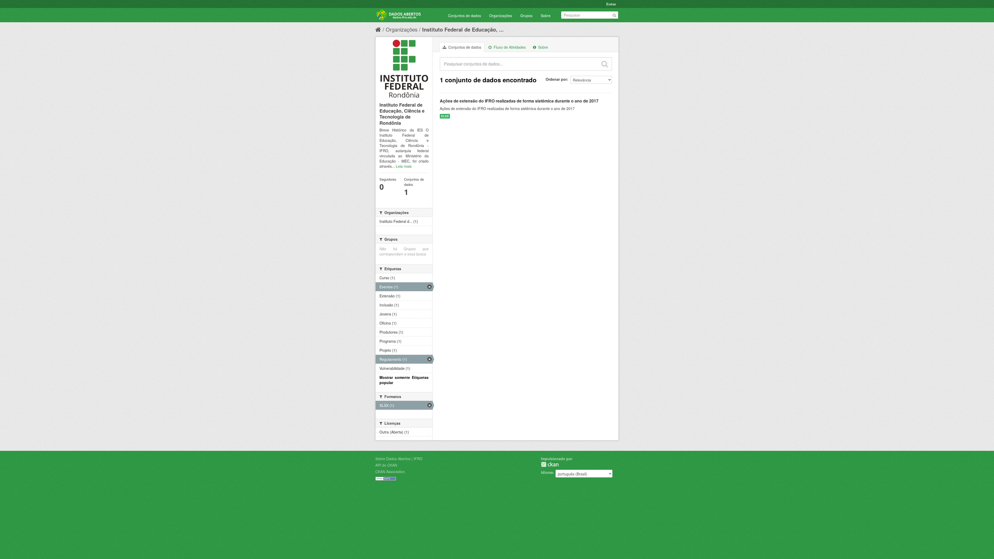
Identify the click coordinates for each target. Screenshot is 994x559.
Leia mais (404, 166)
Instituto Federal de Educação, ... (463, 29)
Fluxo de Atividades (509, 47)
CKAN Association (390, 471)
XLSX (445, 116)
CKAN (550, 464)
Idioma (547, 472)
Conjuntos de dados (464, 15)
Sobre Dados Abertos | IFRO (398, 458)
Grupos (526, 15)
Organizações (500, 15)
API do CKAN (386, 465)
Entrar (611, 4)
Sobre (546, 15)
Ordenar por (556, 79)
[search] (604, 64)
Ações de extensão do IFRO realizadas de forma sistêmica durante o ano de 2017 (519, 101)
